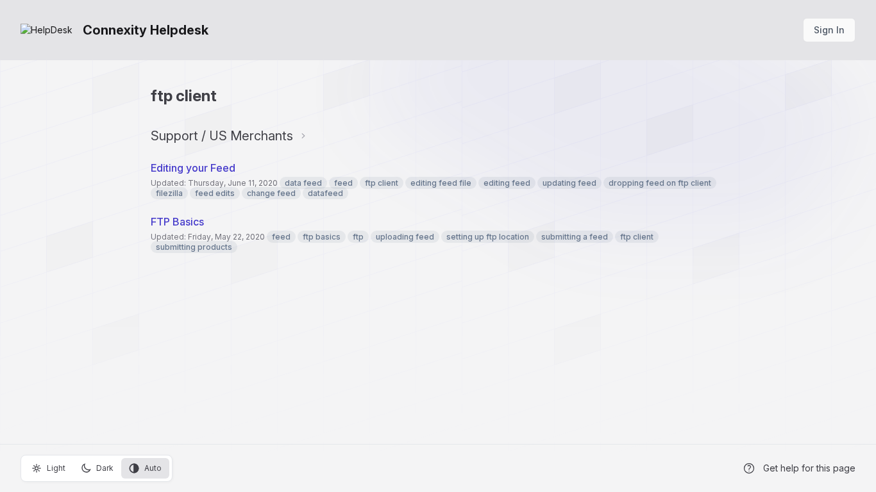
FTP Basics (177, 221)
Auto (153, 468)
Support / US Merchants (222, 136)
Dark (105, 468)
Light (56, 468)
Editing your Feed (193, 167)
